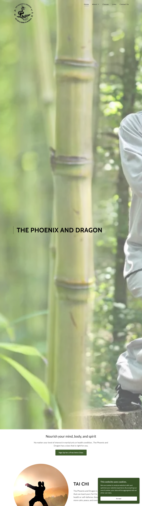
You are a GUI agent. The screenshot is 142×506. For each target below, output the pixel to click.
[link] (23, 3)
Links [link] (114, 4)
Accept (118, 498)
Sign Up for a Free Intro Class (71, 452)
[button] (95, 4)
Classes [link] (106, 4)
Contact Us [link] (124, 4)
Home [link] (86, 4)
